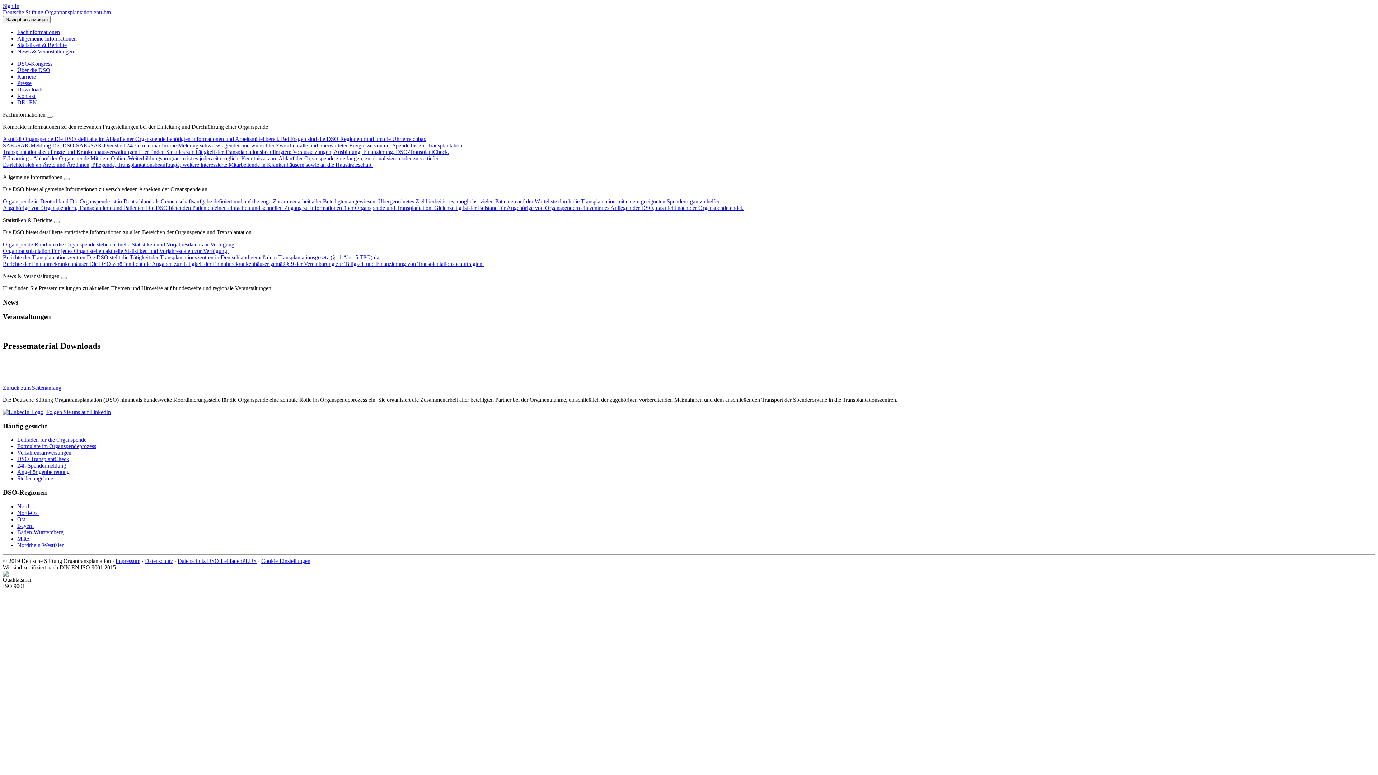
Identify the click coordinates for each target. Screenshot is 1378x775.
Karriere (26, 77)
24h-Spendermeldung (41, 465)
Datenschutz (159, 561)
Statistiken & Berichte (42, 45)
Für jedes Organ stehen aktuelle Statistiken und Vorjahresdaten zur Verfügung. (116, 251)
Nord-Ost (28, 513)
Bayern (25, 526)
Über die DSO (33, 70)
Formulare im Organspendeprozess (56, 446)
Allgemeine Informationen (47, 39)
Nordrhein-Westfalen (41, 545)
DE (22, 102)
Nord (23, 506)
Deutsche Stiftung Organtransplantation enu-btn (57, 12)
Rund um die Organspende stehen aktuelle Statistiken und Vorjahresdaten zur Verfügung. (119, 244)
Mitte (23, 539)
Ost (21, 519)
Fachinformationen (38, 32)
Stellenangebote (35, 478)
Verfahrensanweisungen (44, 453)
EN (33, 102)
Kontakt (26, 96)
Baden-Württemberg (40, 532)
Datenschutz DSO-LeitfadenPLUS (217, 561)
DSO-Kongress (34, 64)
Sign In (11, 6)
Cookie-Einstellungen (285, 561)
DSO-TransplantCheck (43, 459)
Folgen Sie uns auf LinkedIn (78, 412)
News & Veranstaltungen (45, 51)
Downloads (30, 89)
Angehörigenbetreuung (43, 472)
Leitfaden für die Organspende (51, 440)
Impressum (128, 561)
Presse (24, 83)
